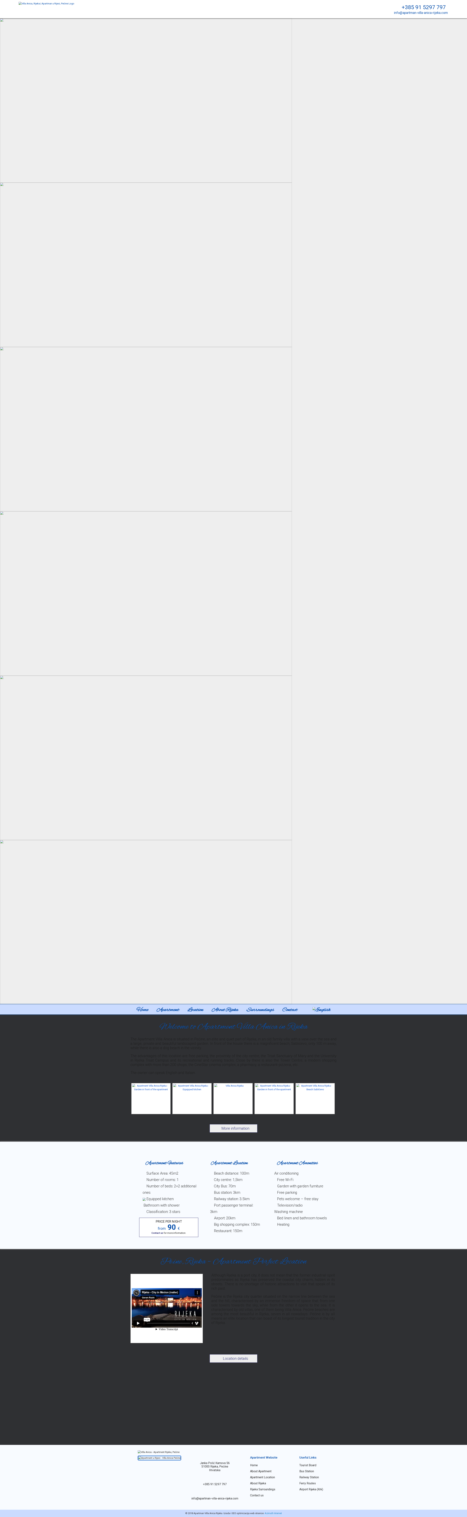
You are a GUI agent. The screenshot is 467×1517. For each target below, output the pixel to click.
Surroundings (260, 1009)
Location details (235, 1358)
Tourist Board (307, 1465)
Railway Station (309, 1477)
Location (195, 1009)
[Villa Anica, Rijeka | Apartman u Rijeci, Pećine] (46, 3)
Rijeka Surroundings (262, 1489)
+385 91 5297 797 (423, 7)
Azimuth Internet (273, 1513)
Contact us (157, 1233)
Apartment (168, 1009)
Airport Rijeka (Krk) (311, 1489)
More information (235, 1128)
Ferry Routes (307, 1483)
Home (142, 1009)
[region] (233, 511)
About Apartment (260, 1471)
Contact (289, 1009)
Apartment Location (262, 1477)
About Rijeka (225, 1009)
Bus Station (306, 1471)
